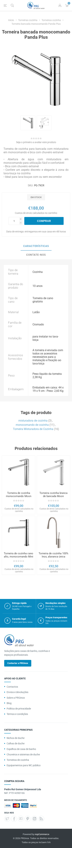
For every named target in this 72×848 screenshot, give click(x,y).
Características (36, 246)
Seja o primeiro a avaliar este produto (36, 142)
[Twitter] (7, 819)
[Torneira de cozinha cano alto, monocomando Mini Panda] (18, 532)
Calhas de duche (15, 743)
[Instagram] (34, 819)
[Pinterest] (28, 819)
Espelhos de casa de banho (21, 749)
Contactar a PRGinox (17, 663)
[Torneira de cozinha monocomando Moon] (18, 472)
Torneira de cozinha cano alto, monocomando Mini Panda (18, 556)
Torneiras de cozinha (18, 760)
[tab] (36, 246)
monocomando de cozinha (32, 424)
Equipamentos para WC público (24, 765)
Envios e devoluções (17, 692)
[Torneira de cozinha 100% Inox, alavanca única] (53, 532)
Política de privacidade (19, 708)
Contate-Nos (36, 254)
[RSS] (41, 819)
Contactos (12, 686)
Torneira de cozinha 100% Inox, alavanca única (53, 555)
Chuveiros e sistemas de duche (23, 754)
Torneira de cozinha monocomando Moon (18, 494)
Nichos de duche (15, 738)
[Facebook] (14, 819)
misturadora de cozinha (33, 420)
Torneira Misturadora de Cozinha (33, 429)
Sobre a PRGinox (16, 697)
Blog (9, 703)
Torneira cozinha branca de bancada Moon (53, 494)
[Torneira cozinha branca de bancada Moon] (53, 472)
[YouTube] (21, 819)
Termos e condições (17, 714)
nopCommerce (42, 834)
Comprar (44, 220)
